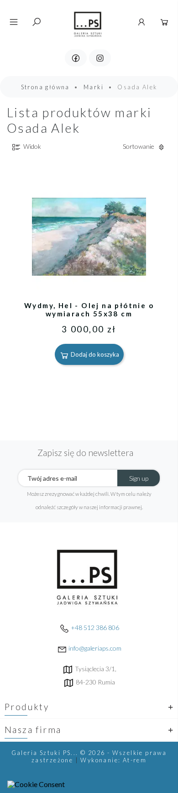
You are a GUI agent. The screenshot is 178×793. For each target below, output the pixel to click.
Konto (141, 22)
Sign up (138, 478)
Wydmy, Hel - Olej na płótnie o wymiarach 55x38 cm (89, 309)
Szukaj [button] (36, 22)
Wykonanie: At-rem (113, 760)
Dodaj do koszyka (94, 354)
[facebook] (76, 58)
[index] (88, 20)
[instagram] (100, 58)
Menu (14, 22)
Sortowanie (139, 146)
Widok (31, 146)
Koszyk (164, 22)
